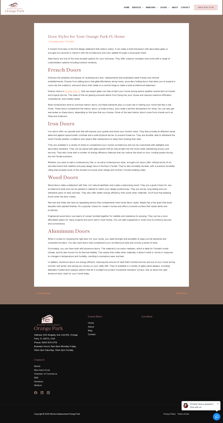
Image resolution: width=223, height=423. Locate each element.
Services (136, 7)
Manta (37, 366)
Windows (150, 7)
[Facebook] (35, 392)
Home (126, 7)
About (175, 7)
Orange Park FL (73, 91)
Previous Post (42, 293)
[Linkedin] (42, 392)
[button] (142, 7)
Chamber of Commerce (45, 373)
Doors (163, 7)
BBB (36, 377)
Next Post (182, 293)
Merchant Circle (42, 370)
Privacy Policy (170, 414)
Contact (185, 7)
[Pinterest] (48, 392)
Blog (90, 330)
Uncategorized (56, 41)
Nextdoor (38, 381)
